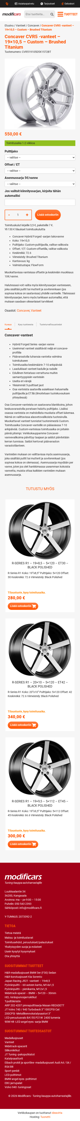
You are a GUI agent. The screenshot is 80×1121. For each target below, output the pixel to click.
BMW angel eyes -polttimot (21, 1079)
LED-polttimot (13, 1074)
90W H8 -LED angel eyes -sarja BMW (26, 1021)
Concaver (33, 25)
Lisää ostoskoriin (47, 214)
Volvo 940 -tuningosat (18, 1087)
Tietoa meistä (13, 933)
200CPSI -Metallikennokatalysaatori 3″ (28, 1013)
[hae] (52, 14)
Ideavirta (57, 1112)
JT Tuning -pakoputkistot (20, 1054)
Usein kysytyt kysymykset (20, 951)
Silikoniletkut (12, 1050)
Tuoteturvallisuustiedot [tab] (51, 324)
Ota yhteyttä (12, 956)
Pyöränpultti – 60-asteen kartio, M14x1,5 (29, 984)
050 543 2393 (23, 903)
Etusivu (9, 25)
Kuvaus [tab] (8, 324)
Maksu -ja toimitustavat (19, 937)
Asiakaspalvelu (26, 3)
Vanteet (20, 25)
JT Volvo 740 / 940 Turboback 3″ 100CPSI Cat (32, 1009)
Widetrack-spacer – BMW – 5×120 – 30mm (30, 993)
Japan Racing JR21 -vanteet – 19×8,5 (27, 980)
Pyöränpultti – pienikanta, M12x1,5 (26, 989)
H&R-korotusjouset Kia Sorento (23, 976)
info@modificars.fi (30, 907)
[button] (23, 606)
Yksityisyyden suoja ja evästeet (23, 946)
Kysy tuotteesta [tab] (25, 324)
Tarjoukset (49, 3)
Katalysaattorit (14, 1058)
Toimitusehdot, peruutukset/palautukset (29, 942)
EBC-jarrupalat (13, 1083)
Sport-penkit (12, 1070)
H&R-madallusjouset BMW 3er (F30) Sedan (30, 972)
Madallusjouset (14, 1038)
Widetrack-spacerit (16, 1046)
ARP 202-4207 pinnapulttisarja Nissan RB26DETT (34, 1005)
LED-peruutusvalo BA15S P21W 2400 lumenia (32, 1017)
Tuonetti (45, 1116)
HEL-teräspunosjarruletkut (21, 997)
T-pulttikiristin (13, 1001)
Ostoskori (69, 3)
